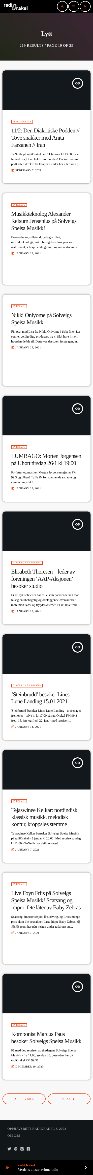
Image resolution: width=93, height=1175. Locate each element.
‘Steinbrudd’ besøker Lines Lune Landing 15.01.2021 (40, 698)
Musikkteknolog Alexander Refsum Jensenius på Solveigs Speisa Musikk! (43, 221)
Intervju (19, 205)
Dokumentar (22, 121)
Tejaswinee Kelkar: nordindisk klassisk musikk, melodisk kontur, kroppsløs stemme (44, 817)
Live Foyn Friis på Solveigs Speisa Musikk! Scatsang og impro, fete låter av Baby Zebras (46, 900)
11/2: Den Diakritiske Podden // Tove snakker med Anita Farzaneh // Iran (45, 138)
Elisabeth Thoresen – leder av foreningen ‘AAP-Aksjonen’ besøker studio (43, 579)
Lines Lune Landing (27, 562)
